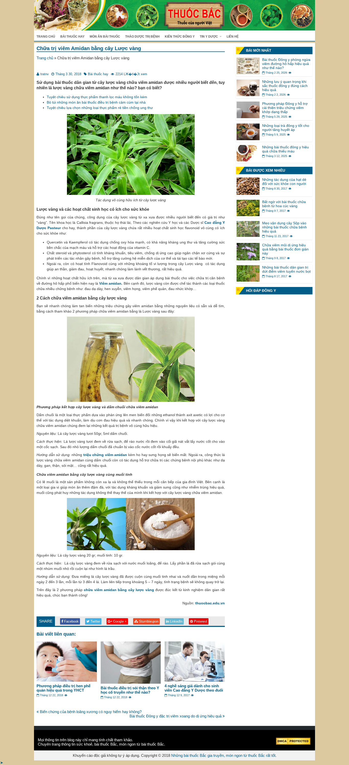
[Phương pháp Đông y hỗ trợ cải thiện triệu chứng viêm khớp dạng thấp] (248, 117)
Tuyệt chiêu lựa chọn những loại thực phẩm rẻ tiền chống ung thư (100, 108)
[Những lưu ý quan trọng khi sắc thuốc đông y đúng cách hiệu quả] (248, 95)
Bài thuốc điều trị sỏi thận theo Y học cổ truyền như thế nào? (130, 690)
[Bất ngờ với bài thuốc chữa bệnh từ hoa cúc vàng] (248, 215)
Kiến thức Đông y (180, 36)
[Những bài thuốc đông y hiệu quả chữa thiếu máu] (248, 160)
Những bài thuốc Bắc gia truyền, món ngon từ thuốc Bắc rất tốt (223, 755)
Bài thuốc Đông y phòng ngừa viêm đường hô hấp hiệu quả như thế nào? (286, 64)
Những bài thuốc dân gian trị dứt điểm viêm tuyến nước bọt (286, 269)
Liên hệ (233, 36)
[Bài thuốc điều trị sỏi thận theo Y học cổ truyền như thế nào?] (131, 682)
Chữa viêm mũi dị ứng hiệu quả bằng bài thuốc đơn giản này (285, 249)
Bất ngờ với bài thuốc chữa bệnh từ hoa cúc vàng (284, 204)
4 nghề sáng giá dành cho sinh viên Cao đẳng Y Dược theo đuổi (194, 688)
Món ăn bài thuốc (105, 36)
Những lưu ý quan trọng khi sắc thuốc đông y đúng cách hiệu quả (285, 86)
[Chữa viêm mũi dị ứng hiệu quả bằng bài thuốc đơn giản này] (248, 259)
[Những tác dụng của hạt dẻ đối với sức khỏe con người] (248, 193)
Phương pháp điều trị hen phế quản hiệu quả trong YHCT (63, 688)
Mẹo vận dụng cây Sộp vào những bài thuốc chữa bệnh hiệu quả (284, 227)
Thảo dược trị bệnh (142, 36)
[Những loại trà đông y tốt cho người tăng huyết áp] (248, 139)
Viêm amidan (110, 283)
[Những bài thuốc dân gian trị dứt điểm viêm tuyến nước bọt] (248, 280)
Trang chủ (46, 36)
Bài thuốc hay (72, 36)
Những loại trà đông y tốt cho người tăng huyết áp (285, 128)
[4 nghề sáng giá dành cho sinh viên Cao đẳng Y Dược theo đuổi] (195, 680)
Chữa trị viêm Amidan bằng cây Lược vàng (89, 48)
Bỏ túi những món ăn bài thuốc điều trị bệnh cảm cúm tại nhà (96, 102)
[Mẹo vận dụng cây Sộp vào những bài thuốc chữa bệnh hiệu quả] (248, 235)
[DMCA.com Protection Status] (293, 743)
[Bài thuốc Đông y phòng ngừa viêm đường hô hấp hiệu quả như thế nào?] (248, 73)
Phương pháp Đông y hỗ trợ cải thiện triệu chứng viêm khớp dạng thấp (285, 108)
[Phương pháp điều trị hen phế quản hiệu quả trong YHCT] (67, 680)
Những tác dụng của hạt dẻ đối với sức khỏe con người (284, 182)
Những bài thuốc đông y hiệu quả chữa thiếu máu (285, 149)
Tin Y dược (209, 36)
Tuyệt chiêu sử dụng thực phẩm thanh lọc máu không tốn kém (97, 97)
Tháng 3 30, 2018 (68, 74)
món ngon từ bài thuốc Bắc (141, 744)
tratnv (44, 74)
